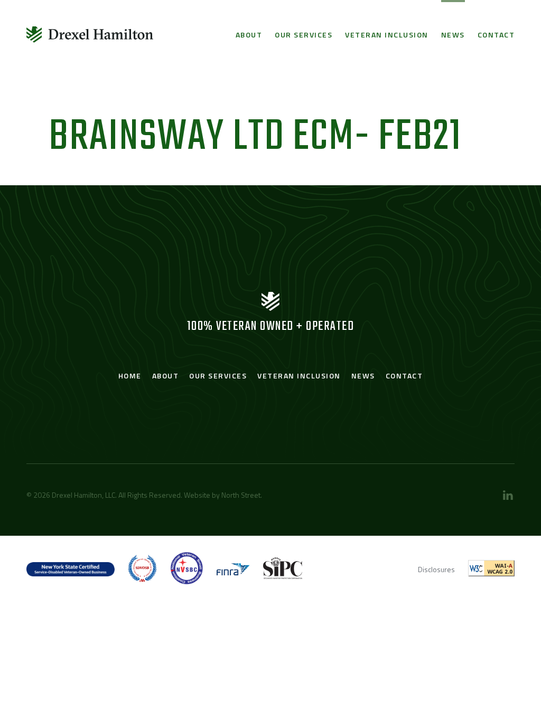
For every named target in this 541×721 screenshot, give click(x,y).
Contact (496, 34)
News (453, 34)
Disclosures (436, 569)
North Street (240, 494)
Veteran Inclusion (386, 34)
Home (130, 375)
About (249, 34)
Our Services (303, 34)
